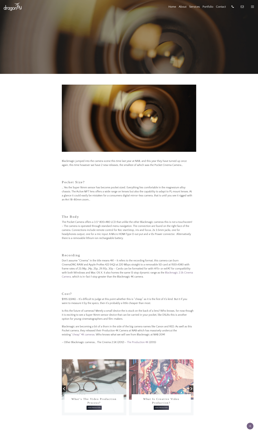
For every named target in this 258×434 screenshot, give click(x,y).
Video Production (129, 58)
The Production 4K (137, 342)
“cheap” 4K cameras (83, 334)
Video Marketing (153, 404)
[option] (94, 387)
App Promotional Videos (161, 398)
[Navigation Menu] (252, 6)
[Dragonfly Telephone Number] (232, 7)
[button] (64, 388)
